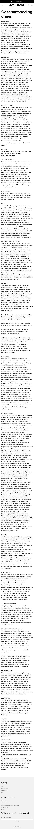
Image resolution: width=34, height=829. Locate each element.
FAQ (2, 792)
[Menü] (2, 5)
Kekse (2, 809)
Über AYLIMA (4, 801)
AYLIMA (19, 827)
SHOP (2, 786)
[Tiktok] (18, 821)
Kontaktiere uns (5, 803)
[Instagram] (16, 821)
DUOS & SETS (4, 790)
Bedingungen (4, 807)
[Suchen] (28, 5)
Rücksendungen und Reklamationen (10, 805)
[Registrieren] (31, 817)
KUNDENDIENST (4, 788)
